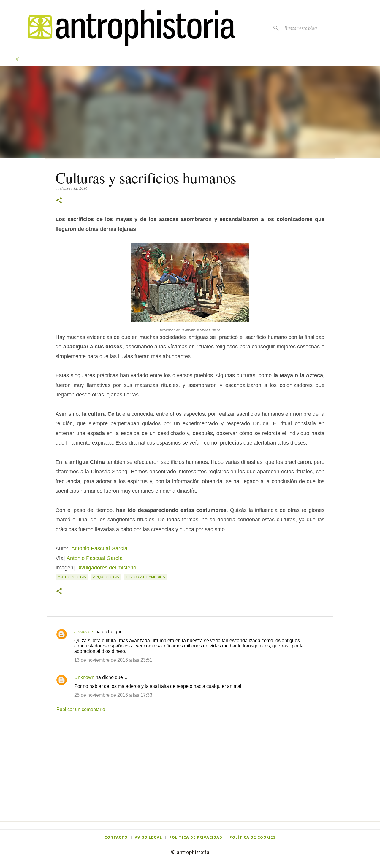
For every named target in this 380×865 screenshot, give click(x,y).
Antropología (72, 577)
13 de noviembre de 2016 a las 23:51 (113, 660)
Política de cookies (252, 837)
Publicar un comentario (80, 709)
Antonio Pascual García (94, 558)
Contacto (116, 837)
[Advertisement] (190, 772)
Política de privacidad (195, 837)
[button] (59, 201)
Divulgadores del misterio (106, 568)
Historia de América (145, 577)
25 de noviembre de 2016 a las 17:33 (113, 695)
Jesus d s (84, 631)
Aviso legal (148, 837)
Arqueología (106, 577)
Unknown (84, 677)
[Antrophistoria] (127, 28)
